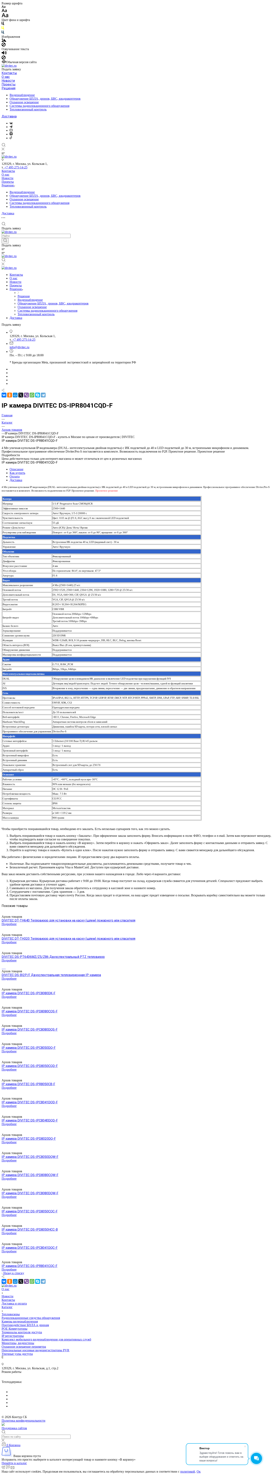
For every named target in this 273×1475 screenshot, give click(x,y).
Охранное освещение (24, 102)
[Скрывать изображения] (4, 45)
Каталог (7, 1307)
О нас (6, 77)
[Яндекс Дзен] (11, 134)
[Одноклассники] (9, 395)
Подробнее (9, 924)
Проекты (9, 84)
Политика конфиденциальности (23, 1420)
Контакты (9, 73)
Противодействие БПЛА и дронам (25, 1325)
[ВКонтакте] (11, 123)
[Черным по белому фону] (3, 24)
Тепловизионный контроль (28, 109)
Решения (8, 88)
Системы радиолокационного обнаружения (39, 105)
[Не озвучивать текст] (4, 58)
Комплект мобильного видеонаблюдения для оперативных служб (46, 1339)
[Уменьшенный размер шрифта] (3, 7)
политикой (187, 1471)
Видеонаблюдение (22, 95)
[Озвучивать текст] (4, 53)
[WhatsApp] (32, 395)
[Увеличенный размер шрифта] (5, 16)
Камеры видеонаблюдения (20, 1321)
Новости (8, 81)
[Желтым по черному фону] (3, 28)
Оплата (15, 476)
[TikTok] (11, 138)
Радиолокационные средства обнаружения (31, 1318)
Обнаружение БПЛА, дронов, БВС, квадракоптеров (45, 98)
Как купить (17, 473)
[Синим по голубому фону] (3, 33)
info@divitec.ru (19, 347)
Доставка (9, 116)
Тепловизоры (11, 1314)
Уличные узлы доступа (17, 1354)
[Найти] (5, 241)
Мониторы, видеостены (18, 1343)
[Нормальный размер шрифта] (4, 11)
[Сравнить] (3, 909)
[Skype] (37, 395)
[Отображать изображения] (4, 40)
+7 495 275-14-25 (15, 167)
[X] (20, 395)
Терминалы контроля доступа (22, 1332)
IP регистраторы (13, 1336)
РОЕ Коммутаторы (14, 1328)
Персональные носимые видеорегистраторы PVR (35, 1350)
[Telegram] (11, 126)
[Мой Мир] (15, 395)
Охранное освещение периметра (24, 1346)
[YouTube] (11, 130)
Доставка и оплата (14, 1303)
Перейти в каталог (14, 1463)
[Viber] (26, 395)
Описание (16, 469)
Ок (199, 1471)
